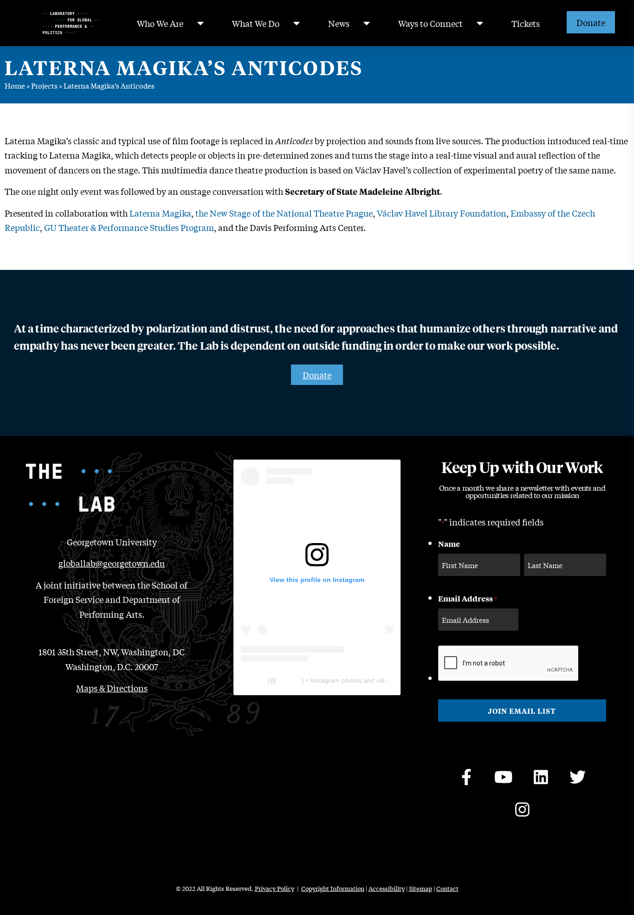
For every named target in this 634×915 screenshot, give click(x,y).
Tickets (525, 23)
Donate (590, 22)
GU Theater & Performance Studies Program (129, 227)
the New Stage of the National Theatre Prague (284, 213)
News (338, 23)
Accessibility (387, 888)
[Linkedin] (540, 777)
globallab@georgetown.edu (111, 563)
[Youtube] (503, 777)
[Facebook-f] (466, 777)
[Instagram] (522, 809)
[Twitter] (578, 777)
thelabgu (289, 680)
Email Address (467, 598)
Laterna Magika (160, 213)
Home (15, 85)
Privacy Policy (274, 888)
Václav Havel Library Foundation (441, 213)
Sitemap (420, 888)
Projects (44, 85)
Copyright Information (332, 888)
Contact (447, 888)
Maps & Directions (112, 688)
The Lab (253, 680)
